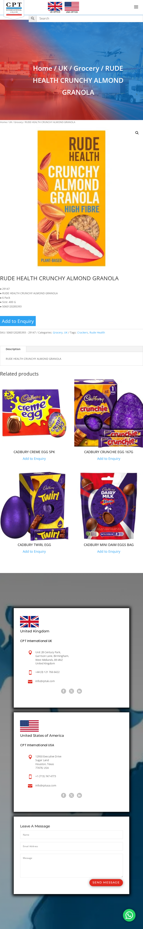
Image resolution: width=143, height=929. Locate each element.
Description (13, 349)
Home (42, 68)
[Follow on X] (71, 691)
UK (63, 68)
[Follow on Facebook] (63, 691)
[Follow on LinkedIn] (79, 691)
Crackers (82, 332)
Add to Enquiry (18, 321)
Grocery (86, 68)
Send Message (106, 882)
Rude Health (97, 332)
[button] (137, 133)
